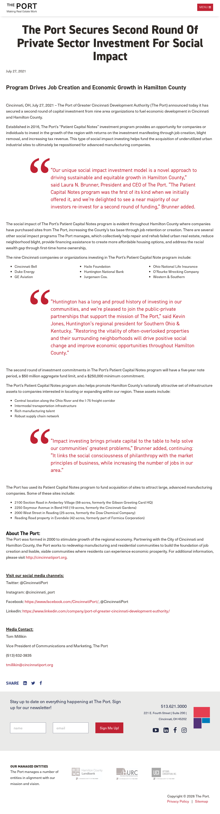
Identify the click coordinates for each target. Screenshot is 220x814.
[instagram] (184, 729)
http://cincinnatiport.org (46, 557)
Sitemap (201, 801)
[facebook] (175, 729)
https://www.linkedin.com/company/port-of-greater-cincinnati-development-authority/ (96, 611)
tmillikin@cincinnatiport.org (29, 664)
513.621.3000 (174, 706)
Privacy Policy (178, 801)
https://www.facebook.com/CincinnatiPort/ (62, 601)
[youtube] (156, 729)
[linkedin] (166, 729)
